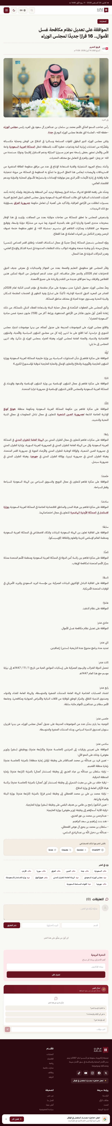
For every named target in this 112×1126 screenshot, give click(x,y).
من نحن (50, 1095)
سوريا (41, 871)
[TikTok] (79, 1073)
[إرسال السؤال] (7, 1029)
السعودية (100, 871)
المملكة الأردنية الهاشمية (83, 512)
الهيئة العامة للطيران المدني (29, 439)
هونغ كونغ (10, 408)
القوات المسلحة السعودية (79, 884)
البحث (106, 1105)
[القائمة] (7, 10)
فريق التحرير (95, 47)
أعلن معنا (50, 1105)
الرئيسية (105, 1095)
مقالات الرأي (103, 1100)
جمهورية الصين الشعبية (70, 414)
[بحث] (32, 10)
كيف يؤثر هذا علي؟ (99, 1020)
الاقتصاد (50, 1059)
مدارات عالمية (48, 1068)
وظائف (51, 1072)
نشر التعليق (11, 925)
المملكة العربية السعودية (22, 146)
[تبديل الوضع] (14, 10)
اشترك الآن (56, 974)
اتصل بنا (50, 1100)
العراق (55, 871)
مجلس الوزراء (11, 126)
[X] (105, 1073)
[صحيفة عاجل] (102, 10)
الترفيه (51, 1077)
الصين (70, 871)
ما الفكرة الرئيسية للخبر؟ (97, 1008)
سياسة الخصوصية (46, 1109)
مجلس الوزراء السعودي (95, 877)
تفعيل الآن (17, 1119)
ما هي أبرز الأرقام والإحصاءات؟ (96, 1014)
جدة (50, 132)
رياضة (51, 1063)
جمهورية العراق (22, 202)
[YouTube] (85, 1073)
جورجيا (34, 456)
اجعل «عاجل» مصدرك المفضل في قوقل (89, 1080)
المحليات (102, 21)
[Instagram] (92, 1073)
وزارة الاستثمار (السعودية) (18, 877)
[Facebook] (99, 1073)
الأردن (26, 871)
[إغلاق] (6, 1119)
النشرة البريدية (103, 1109)
